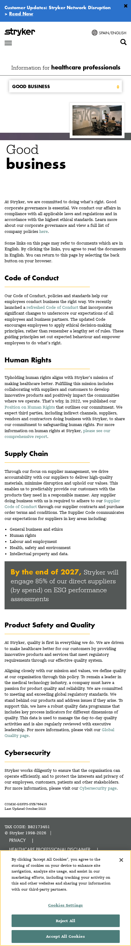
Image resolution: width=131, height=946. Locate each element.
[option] (65, 142)
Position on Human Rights (30, 407)
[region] (65, 898)
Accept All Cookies (65, 936)
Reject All (65, 920)
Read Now (21, 13)
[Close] (121, 860)
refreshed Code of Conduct (52, 307)
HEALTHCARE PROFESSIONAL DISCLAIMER (49, 849)
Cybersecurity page (98, 788)
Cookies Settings (65, 905)
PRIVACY (17, 840)
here (43, 231)
